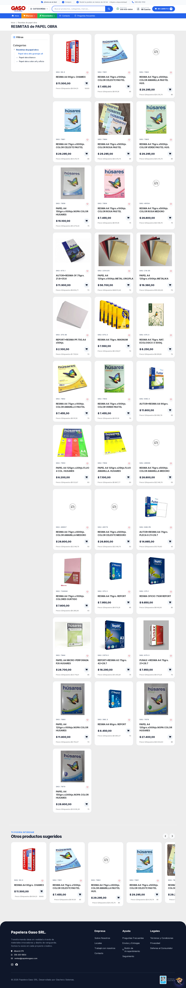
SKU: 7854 (102, 203)
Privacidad (155, 943)
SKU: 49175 (103, 527)
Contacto (66, 16)
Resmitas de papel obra (27, 23)
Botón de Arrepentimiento (132, 949)
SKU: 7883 (144, 139)
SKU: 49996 (144, 463)
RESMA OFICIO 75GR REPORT (155, 596)
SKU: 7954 (102, 463)
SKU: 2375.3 (103, 655)
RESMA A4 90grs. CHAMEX (71, 77)
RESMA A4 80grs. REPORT (112, 724)
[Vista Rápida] (85, 41)
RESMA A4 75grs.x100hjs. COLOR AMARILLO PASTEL (70, 405)
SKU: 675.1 (60, 271)
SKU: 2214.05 (104, 271)
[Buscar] (109, 9)
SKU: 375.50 (61, 335)
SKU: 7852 (60, 399)
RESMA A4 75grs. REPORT (112, 596)
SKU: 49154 (144, 203)
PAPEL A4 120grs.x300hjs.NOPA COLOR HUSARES (155, 727)
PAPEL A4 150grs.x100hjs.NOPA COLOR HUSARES (72, 211)
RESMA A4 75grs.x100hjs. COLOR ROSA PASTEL (112, 210)
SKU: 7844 (60, 655)
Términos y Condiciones (161, 938)
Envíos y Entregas (131, 943)
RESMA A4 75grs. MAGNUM (113, 339)
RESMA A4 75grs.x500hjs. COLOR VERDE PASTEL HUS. (154, 146)
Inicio (17, 16)
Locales (98, 943)
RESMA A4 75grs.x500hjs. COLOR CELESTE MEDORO (112, 533)
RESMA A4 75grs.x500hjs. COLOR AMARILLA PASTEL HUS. (153, 80)
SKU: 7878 (144, 719)
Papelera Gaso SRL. (28, 932)
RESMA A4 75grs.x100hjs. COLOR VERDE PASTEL (112, 405)
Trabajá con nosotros (105, 948)
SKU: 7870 (60, 787)
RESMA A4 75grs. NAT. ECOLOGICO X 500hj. (151, 341)
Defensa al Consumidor (161, 948)
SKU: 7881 (60, 139)
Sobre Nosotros (102, 938)
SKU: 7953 (60, 463)
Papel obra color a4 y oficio (31, 61)
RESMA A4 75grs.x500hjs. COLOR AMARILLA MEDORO (154, 469)
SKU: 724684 (62, 591)
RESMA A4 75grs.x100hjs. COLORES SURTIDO (70, 598)
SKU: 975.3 (103, 335)
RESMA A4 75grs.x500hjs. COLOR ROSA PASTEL (112, 146)
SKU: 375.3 (102, 591)
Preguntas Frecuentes (133, 938)
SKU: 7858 (60, 203)
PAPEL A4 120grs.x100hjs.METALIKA (153, 277)
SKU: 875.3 (144, 655)
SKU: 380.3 (103, 719)
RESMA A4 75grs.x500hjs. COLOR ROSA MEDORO (153, 210)
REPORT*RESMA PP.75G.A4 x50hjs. (71, 341)
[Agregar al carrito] (86, 83)
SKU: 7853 (102, 399)
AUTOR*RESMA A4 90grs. (153, 403)
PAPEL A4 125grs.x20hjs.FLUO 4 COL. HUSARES (72, 469)
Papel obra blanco (27, 57)
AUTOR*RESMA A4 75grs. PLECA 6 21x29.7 (153, 533)
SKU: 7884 (102, 139)
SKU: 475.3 (144, 335)
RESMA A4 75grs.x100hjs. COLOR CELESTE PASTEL (112, 78)
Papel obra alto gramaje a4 (30, 54)
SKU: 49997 (61, 527)
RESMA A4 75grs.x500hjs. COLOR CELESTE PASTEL (70, 146)
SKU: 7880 (61, 719)
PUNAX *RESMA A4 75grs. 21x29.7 (154, 662)
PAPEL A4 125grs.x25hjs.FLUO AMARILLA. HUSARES (114, 469)
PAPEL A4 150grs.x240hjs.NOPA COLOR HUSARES (72, 794)
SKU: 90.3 (60, 72)
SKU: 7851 (102, 72)
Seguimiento (128, 956)
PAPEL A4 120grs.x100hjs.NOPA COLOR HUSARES (72, 727)
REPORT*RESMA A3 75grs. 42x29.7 (112, 662)
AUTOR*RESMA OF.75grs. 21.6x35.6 (70, 277)
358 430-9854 (20, 955)
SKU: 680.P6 (145, 527)
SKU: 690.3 (144, 399)
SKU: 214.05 (144, 271)
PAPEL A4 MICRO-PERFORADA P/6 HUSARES (72, 662)
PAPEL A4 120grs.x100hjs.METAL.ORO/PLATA (114, 277)
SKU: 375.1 (144, 591)
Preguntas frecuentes (86, 16)
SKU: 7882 (144, 72)
